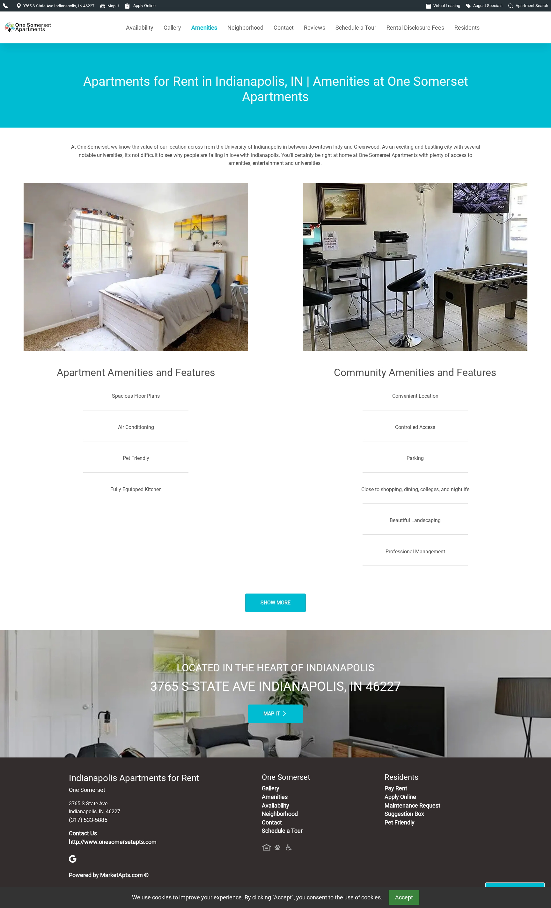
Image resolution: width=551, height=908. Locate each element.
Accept (404, 897)
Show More (275, 603)
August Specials (487, 5)
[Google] (73, 858)
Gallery (172, 27)
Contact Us (83, 833)
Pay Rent (396, 788)
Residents (467, 27)
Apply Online (144, 5)
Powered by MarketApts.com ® (109, 875)
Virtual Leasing (446, 5)
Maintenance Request (412, 805)
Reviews (314, 27)
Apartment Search (531, 5)
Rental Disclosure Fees (415, 27)
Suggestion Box (404, 814)
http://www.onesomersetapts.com (113, 842)
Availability (139, 27)
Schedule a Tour (355, 27)
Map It (272, 714)
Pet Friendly (400, 822)
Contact (284, 27)
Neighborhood (245, 27)
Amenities (204, 27)
